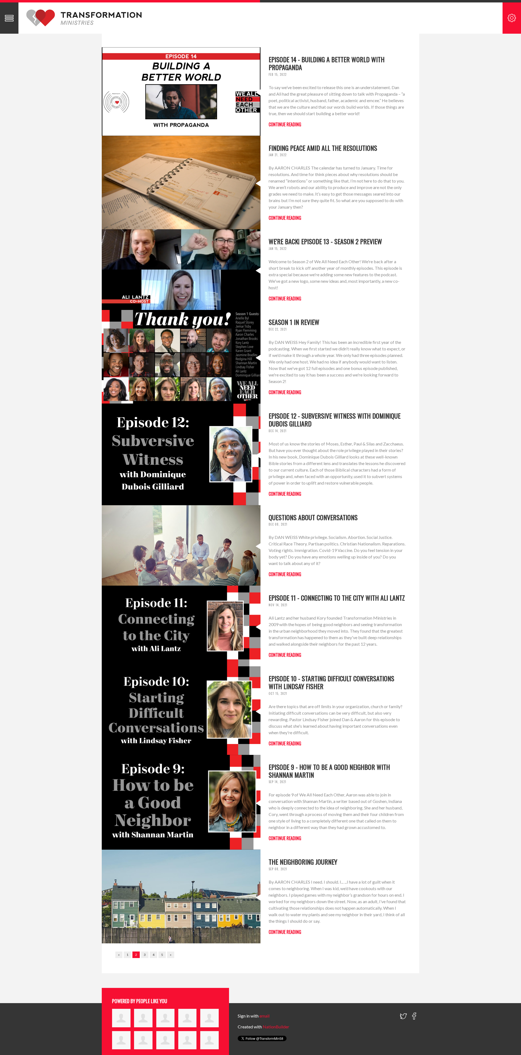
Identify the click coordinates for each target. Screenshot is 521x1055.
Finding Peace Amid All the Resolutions (323, 148)
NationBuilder (276, 1026)
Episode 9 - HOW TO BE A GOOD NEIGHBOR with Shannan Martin (329, 771)
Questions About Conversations (313, 517)
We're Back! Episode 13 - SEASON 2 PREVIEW (325, 241)
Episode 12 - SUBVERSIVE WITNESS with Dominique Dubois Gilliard (335, 419)
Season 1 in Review (294, 322)
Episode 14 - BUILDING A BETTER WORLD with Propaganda (327, 63)
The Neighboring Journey (303, 861)
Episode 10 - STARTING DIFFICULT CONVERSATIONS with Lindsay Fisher (331, 682)
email (264, 1015)
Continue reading (285, 124)
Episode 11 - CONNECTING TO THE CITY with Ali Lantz (337, 597)
